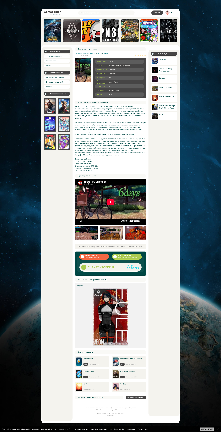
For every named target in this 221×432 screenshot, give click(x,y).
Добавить (157, 13)
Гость (173, 12)
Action (127, 66)
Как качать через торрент (55, 77)
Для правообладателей (54, 82)
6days (105, 53)
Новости (49, 87)
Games (52, 12)
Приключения (114, 66)
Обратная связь (120, 410)
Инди (122, 66)
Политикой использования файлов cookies (131, 429)
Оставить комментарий (135, 397)
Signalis (80, 285)
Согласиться (207, 429)
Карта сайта (110, 415)
